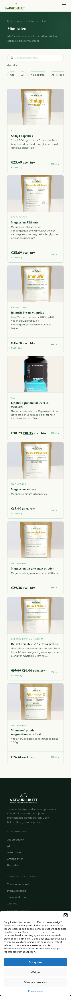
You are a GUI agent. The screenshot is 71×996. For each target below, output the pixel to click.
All (22, 74)
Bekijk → (55, 164)
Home (10, 21)
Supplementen (24, 21)
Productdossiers (16, 890)
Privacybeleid (35, 991)
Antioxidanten (60, 74)
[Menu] (63, 6)
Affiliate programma (17, 910)
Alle (12, 74)
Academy (12, 903)
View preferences (35, 982)
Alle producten (15, 839)
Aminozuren (38, 74)
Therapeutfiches (16, 897)
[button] (65, 915)
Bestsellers (13, 865)
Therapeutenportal (18, 884)
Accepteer (36, 962)
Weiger (35, 972)
